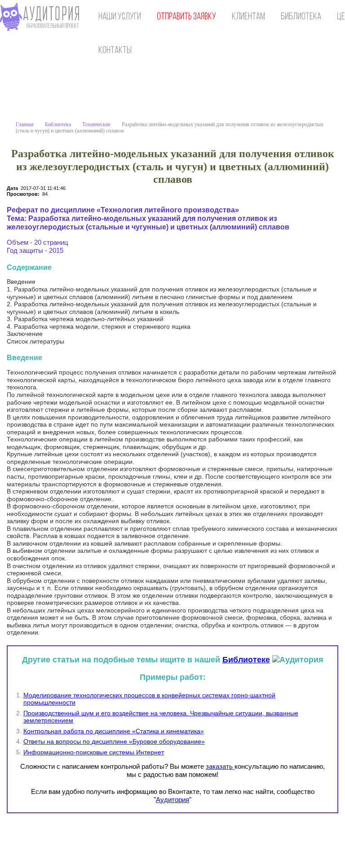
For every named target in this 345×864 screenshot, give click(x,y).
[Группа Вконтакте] (274, 837)
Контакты (115, 50)
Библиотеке (246, 659)
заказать (220, 766)
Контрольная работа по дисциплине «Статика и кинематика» (113, 731)
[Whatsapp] (293, 837)
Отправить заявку (186, 17)
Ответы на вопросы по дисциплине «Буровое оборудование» (114, 741)
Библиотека (301, 17)
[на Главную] (41, 17)
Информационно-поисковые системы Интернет (93, 752)
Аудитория (172, 799)
